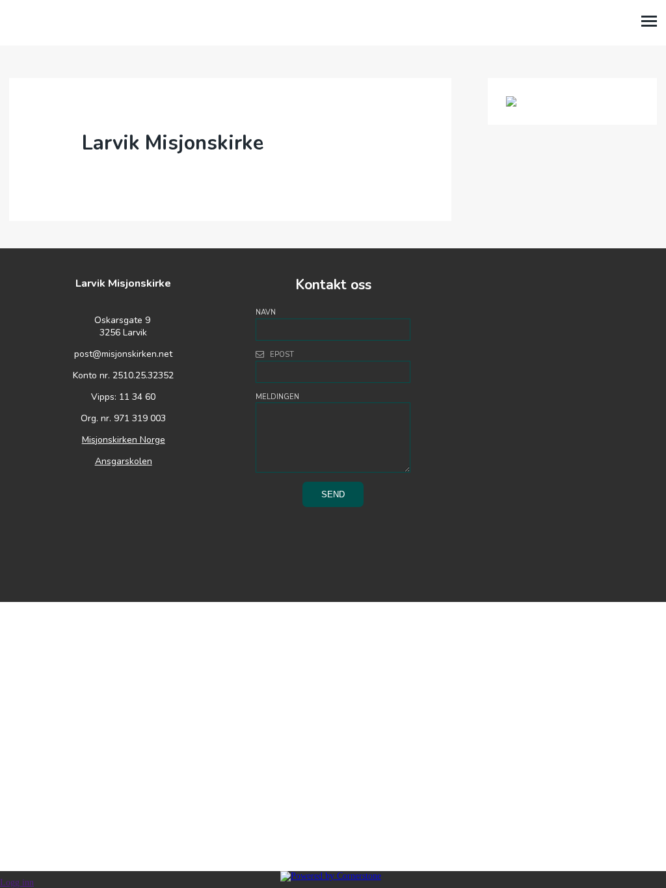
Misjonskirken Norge (123, 440)
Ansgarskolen (123, 461)
